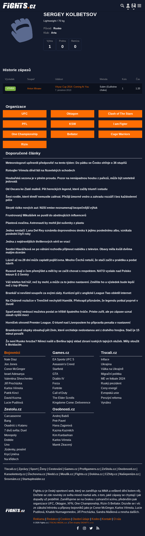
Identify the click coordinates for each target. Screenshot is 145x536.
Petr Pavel (59, 420)
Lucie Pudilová (13, 402)
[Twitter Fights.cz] (91, 528)
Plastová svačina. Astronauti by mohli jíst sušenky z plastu (45, 222)
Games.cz (70, 468)
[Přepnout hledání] (122, 5)
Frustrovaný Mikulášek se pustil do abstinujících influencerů (46, 215)
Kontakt (107, 519)
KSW (72, 123)
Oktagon (72, 113)
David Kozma (12, 397)
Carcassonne (12, 415)
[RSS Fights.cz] (97, 528)
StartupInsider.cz (33, 479)
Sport (34, 468)
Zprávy (23, 468)
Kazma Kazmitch (63, 430)
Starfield (58, 368)
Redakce (52, 519)
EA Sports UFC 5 (63, 359)
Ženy (43, 468)
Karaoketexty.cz (15, 474)
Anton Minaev (34, 88)
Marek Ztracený (62, 444)
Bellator (72, 134)
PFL (24, 123)
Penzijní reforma (111, 397)
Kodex (96, 519)
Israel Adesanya (14, 373)
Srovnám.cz (12, 479)
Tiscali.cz (10, 468)
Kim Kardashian (63, 435)
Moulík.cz (66, 474)
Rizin (24, 144)
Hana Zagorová (62, 425)
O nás (117, 519)
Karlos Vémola (13, 388)
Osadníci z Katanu (15, 425)
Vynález (106, 402)
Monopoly (10, 435)
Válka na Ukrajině (112, 368)
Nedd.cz (52, 474)
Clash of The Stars (120, 113)
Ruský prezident (111, 383)
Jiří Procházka (13, 383)
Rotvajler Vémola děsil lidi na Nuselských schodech (40, 170)
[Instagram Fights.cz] (84, 528)
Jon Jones (10, 364)
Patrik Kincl (11, 392)
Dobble (8, 439)
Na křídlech (11, 459)
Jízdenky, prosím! (15, 449)
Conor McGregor (14, 368)
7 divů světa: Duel (15, 430)
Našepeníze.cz (129, 474)
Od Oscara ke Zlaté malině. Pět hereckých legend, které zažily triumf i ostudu (57, 189)
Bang (7, 420)
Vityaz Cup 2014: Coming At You (72, 87)
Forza (56, 383)
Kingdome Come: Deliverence (71, 402)
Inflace (105, 359)
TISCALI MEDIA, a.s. (59, 523)
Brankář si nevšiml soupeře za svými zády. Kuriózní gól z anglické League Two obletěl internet (68, 293)
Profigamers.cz (90, 468)
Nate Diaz (10, 359)
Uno (7, 444)
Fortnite (57, 388)
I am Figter (120, 123)
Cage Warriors (120, 134)
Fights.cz (81, 474)
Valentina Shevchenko (18, 378)
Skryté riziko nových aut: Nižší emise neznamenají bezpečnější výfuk (51, 207)
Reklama (39, 519)
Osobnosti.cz (127, 468)
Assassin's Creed (63, 364)
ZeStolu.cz (109, 468)
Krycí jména (11, 454)
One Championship (25, 134)
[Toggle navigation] (139, 5)
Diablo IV (58, 378)
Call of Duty (60, 392)
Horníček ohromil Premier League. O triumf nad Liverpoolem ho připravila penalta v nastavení (68, 322)
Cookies (65, 519)
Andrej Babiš (61, 415)
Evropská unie (110, 392)
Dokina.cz (96, 474)
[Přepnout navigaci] (128, 5)
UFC (25, 113)
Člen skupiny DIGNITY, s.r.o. (81, 523)
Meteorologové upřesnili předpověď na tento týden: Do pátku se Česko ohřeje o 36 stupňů (66, 162)
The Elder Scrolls (63, 397)
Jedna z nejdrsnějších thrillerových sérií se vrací (38, 241)
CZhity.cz (111, 474)
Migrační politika (111, 373)
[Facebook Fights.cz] (77, 528)
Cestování (55, 468)
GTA (55, 373)
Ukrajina (106, 364)
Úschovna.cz (36, 474)
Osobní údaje (81, 519)
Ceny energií (109, 388)
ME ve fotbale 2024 (113, 378)
